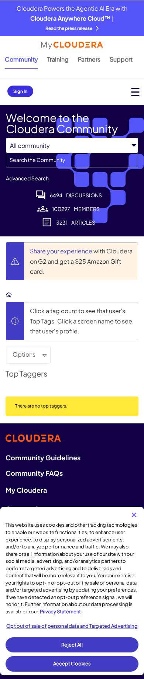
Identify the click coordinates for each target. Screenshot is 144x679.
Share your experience (61, 251)
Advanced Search (27, 178)
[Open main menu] (135, 91)
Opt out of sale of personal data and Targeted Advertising (71, 626)
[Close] (134, 515)
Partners (89, 59)
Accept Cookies (72, 663)
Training (58, 59)
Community (21, 59)
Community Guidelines (43, 457)
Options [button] (24, 354)
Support (121, 59)
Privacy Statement (60, 611)
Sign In (20, 91)
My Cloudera (26, 490)
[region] (72, 591)
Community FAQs (34, 473)
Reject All (71, 645)
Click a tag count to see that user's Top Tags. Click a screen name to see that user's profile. (81, 321)
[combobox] (72, 160)
